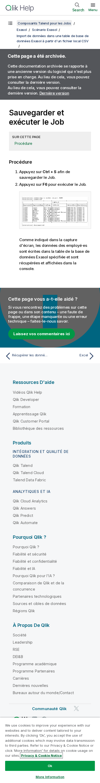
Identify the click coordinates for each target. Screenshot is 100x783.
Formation (21, 407)
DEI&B (18, 656)
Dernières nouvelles (30, 685)
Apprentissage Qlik (29, 414)
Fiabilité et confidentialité (35, 561)
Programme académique (35, 664)
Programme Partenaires (34, 671)
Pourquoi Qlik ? (26, 547)
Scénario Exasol (44, 30)
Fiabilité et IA (24, 568)
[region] (50, 750)
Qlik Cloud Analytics (30, 501)
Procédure (23, 143)
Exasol (22, 30)
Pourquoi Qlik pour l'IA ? (34, 576)
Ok (50, 766)
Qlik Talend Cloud (28, 472)
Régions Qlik (24, 611)
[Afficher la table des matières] (10, 23)
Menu (92, 10)
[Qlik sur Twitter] (76, 708)
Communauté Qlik (49, 708)
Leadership (23, 642)
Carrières (21, 678)
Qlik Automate (25, 522)
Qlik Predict (23, 515)
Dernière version (54, 93)
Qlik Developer (26, 399)
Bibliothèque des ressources (38, 428)
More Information (50, 777)
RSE (16, 649)
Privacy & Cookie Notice (41, 755)
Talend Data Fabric (29, 480)
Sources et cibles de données (39, 603)
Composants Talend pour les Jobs (44, 23)
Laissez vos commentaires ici (41, 333)
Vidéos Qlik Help (27, 392)
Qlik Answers (24, 508)
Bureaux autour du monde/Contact (43, 693)
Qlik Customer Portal (31, 421)
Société (19, 635)
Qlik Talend (23, 465)
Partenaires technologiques (37, 596)
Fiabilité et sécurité (29, 554)
